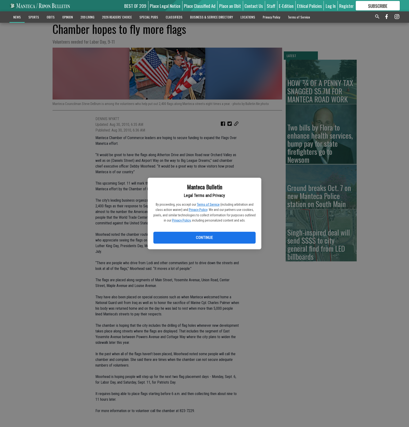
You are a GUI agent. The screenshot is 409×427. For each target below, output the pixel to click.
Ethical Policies (309, 6)
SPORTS (33, 16)
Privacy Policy (198, 210)
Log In (331, 6)
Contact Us (254, 6)
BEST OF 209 (135, 6)
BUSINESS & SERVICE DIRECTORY (211, 16)
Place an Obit (230, 6)
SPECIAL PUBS (148, 16)
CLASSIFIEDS (174, 16)
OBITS (51, 16)
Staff (271, 6)
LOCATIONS (247, 16)
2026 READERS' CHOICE (117, 16)
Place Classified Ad (199, 6)
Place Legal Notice (165, 6)
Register (346, 6)
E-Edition (286, 6)
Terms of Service (208, 204)
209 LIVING (87, 16)
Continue (204, 237)
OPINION (67, 16)
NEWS (17, 16)
